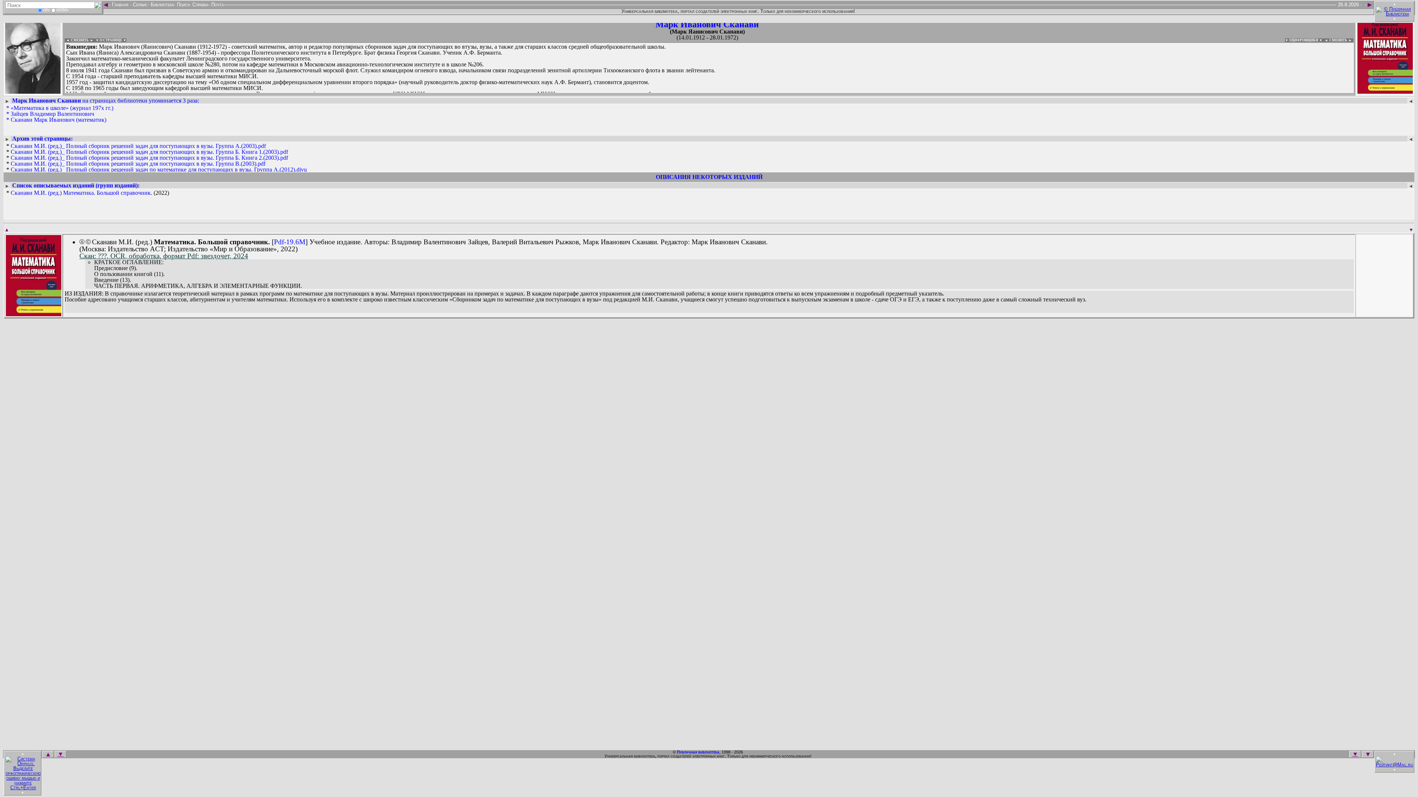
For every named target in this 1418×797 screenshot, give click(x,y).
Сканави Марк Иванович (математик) (58, 120)
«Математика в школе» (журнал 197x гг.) (62, 108)
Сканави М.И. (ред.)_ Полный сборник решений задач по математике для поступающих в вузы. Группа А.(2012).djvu (159, 169)
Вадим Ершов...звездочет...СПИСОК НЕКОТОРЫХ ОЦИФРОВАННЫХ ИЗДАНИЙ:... (243, 93)
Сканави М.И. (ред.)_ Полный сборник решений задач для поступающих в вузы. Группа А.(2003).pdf (138, 146)
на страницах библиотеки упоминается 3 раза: (105, 100)
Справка (199, 4)
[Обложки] (1385, 91)
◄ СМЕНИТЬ (77, 40)
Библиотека (161, 4)
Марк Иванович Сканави (707, 24)
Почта (217, 4)
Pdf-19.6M (289, 242)
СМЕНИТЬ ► (1341, 40)
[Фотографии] (33, 91)
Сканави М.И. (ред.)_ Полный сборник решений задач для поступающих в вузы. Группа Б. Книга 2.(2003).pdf (149, 158)
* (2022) (87, 193)
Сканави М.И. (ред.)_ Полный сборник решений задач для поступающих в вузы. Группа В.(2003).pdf (138, 164)
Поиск (182, 4)
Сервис (139, 4)
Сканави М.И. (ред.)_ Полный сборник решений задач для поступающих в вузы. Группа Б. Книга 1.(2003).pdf (149, 152)
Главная (120, 4)
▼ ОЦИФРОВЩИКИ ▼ (1303, 40)
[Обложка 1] (33, 314)
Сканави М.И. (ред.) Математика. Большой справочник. (81, 193)
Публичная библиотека (698, 752)
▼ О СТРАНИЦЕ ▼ (111, 40)
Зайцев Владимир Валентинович (52, 114)
